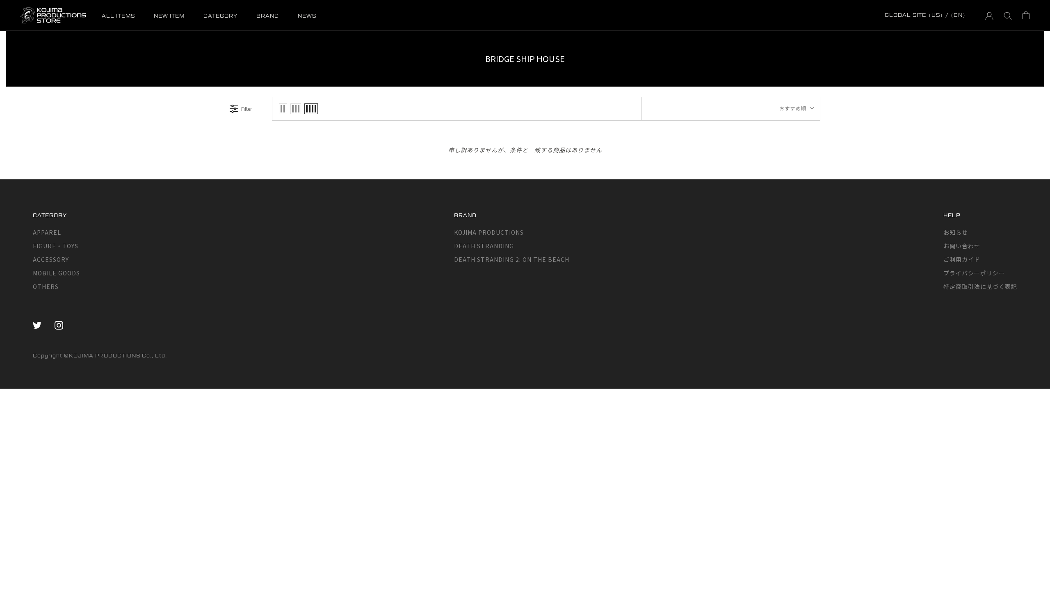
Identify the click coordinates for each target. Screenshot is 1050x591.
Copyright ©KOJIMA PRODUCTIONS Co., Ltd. (100, 356)
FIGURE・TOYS (55, 246)
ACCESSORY (51, 259)
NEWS (307, 16)
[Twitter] (37, 325)
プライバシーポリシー (974, 273)
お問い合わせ (961, 246)
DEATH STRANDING (484, 246)
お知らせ (955, 232)
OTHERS (46, 286)
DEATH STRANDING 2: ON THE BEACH (511, 259)
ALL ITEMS (118, 16)
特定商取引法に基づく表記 (980, 286)
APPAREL (47, 232)
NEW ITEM (169, 16)
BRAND (267, 16)
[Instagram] (59, 325)
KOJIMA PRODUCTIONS (489, 232)
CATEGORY (220, 16)
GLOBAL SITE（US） (915, 15)
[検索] (1008, 15)
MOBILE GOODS (56, 273)
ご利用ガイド (961, 259)
